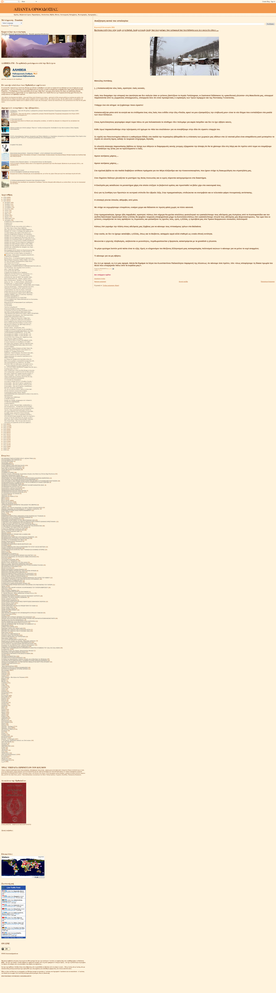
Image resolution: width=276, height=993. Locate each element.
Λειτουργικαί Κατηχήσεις (8, 559)
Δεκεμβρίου (8, 202)
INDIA (3, 706)
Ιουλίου (7, 210)
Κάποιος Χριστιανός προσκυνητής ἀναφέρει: (15, 391)
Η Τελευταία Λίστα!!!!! (16, 119)
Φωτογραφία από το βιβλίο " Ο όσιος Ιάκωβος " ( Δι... (18, 334)
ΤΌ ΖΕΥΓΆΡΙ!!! (8, 305)
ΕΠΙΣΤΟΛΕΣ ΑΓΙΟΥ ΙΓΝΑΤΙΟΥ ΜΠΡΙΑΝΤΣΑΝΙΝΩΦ (16, 517)
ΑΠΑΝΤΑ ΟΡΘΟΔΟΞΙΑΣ (36, 9)
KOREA (3, 716)
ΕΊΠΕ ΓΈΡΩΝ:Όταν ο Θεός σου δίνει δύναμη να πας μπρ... (19, 370)
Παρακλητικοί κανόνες (7, 594)
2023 (5, 424)
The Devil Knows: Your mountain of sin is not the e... (17, 267)
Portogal (3, 735)
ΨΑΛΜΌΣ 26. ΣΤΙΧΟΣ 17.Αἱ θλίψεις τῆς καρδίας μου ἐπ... (19, 231)
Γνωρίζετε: (4, 506)
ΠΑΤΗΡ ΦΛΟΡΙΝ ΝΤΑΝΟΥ (9, 610)
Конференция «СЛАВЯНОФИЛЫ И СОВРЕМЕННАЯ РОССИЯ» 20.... (23, 266)
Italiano (3, 712)
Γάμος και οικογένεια (7, 503)
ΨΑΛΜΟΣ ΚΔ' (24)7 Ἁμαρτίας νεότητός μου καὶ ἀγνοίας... (19, 245)
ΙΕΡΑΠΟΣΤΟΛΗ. (6, 535)
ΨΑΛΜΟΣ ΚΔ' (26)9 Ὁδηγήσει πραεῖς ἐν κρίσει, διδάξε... (19, 243)
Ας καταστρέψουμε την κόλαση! (10, 493)
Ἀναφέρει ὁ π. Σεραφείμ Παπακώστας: (14, 351)
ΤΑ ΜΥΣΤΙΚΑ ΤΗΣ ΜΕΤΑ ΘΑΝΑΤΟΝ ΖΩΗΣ (13, 652)
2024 (5, 201)
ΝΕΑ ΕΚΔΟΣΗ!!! (8, 395)
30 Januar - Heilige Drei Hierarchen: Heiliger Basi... (17, 318)
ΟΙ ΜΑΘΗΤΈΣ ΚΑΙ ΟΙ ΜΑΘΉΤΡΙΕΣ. (13, 221)
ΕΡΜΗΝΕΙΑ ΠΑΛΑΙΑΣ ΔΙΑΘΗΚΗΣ (11, 518)
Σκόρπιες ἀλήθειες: (9, 346)
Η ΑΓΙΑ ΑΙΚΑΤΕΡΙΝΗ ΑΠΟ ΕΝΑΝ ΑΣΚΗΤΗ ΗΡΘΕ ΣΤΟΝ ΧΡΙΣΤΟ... (21, 394)
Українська (4, 758)
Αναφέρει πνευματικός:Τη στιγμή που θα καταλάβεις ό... (18, 329)
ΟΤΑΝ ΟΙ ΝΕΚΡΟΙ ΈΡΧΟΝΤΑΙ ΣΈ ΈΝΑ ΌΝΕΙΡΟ (15, 591)
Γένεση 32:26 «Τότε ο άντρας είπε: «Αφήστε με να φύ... (18, 337)
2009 (5, 448)
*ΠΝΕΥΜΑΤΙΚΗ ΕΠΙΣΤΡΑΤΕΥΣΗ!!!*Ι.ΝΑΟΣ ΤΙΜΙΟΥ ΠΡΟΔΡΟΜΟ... (21, 313)
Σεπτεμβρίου (8, 207)
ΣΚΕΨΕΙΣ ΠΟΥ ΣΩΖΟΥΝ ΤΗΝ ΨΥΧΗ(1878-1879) (15, 629)
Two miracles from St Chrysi (11, 263)
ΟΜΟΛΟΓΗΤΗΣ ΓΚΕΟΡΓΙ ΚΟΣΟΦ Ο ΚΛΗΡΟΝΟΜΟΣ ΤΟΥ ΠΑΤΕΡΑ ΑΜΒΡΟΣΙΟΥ (24, 587)
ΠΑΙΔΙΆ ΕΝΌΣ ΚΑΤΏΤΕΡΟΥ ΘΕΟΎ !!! (14, 316)
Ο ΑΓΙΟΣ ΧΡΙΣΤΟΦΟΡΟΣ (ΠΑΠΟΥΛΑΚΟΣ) (13, 576)
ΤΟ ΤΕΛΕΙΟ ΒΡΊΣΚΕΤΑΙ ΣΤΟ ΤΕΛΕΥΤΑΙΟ (15, 297)
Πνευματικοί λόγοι (6, 614)
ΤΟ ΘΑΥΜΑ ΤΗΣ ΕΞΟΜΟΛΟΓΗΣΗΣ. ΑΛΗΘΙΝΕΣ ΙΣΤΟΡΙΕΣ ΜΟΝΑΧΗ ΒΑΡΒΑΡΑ (24, 660)
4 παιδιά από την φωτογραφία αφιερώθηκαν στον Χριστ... (19, 331)
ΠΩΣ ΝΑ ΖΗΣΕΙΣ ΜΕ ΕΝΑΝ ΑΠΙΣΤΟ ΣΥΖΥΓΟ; (14, 622)
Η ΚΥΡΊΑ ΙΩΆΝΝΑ (9, 300)
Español (3, 698)
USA (2, 751)
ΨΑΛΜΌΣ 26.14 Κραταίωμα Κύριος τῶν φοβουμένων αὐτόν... (20, 239)
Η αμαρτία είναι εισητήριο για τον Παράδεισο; (15, 272)
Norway (3, 725)
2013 (5, 441)
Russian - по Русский (7, 739)
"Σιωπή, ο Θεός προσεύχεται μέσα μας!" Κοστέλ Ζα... (18, 409)
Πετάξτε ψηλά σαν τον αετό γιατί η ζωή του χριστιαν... (18, 291)
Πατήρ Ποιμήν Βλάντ (7, 607)
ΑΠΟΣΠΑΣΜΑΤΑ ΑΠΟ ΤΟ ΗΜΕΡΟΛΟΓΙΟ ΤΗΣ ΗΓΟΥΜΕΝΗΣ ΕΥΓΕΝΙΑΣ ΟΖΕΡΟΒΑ (25, 482)
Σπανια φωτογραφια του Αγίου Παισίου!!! (14, 308)
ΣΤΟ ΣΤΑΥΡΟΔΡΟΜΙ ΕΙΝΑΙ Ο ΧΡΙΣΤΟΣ (12, 639)
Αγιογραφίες (5, 462)
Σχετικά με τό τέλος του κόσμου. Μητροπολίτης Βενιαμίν (17, 650)
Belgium (3, 678)
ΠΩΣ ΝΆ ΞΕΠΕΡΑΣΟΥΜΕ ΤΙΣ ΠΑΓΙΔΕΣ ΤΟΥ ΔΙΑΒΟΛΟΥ (17, 624)
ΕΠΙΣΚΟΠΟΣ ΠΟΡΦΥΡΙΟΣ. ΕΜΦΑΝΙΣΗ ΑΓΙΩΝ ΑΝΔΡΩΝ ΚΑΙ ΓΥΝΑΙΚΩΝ (22, 516)
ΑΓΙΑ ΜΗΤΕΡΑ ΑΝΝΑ (7, 461)
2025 (5, 199)
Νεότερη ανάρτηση (100, 281)
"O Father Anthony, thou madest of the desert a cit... (17, 232)
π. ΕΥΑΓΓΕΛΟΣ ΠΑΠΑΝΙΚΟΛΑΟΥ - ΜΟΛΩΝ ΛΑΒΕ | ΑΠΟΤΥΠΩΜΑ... (22, 285)
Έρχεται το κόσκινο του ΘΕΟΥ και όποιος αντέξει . (17, 354)
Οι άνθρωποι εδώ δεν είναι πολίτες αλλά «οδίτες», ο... (18, 226)
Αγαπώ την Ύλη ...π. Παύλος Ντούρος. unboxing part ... (18, 282)
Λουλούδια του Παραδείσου (9, 561)
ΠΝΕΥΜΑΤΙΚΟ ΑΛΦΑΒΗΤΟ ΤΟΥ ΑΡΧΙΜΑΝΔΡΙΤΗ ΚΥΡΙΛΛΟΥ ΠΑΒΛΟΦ (22, 612)
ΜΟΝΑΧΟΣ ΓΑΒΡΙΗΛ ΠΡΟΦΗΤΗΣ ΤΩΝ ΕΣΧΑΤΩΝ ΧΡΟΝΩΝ (18, 570)
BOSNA (3, 680)
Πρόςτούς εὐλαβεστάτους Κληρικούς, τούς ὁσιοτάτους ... (18, 234)
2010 (5, 446)
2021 (5, 427)
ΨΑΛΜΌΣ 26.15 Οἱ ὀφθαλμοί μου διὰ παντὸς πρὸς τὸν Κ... (19, 237)
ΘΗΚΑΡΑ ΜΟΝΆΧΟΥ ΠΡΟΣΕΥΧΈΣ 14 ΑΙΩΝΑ (14, 534)
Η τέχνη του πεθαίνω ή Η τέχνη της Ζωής (13, 528)
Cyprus (3, 688)
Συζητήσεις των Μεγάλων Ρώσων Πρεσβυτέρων (15, 646)
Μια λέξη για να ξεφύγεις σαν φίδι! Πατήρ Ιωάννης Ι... (18, 324)
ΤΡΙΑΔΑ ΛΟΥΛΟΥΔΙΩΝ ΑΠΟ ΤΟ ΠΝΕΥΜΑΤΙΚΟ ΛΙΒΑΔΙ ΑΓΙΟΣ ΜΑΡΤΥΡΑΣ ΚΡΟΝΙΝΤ (25, 662)
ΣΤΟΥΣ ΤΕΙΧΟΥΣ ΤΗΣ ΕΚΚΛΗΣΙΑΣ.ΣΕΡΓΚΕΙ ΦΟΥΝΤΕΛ (17, 643)
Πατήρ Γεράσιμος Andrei (8, 598)
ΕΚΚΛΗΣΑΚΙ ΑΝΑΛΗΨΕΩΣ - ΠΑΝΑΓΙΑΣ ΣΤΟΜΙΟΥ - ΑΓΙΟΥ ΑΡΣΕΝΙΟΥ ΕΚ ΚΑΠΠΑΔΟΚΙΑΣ (36, 153)
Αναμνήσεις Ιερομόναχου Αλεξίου (10, 475)
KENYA (3, 715)
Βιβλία (3, 497)
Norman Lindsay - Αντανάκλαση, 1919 (14, 327)
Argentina (4, 673)
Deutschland (5, 692)
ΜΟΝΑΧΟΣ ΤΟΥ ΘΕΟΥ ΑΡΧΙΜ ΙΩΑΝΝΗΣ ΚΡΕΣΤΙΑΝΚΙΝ (17, 575)
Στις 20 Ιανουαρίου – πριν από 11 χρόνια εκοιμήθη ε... (18, 375)
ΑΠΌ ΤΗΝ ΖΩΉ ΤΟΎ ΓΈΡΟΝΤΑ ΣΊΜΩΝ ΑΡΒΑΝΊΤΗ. (18, 229)
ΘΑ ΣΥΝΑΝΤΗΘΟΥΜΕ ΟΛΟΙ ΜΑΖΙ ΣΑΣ (12, 530)
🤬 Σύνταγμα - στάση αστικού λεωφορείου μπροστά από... (19, 255)
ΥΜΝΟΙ (3, 664)
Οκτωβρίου (8, 205)
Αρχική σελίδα (183, 281)
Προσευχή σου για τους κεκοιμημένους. (12, 619)
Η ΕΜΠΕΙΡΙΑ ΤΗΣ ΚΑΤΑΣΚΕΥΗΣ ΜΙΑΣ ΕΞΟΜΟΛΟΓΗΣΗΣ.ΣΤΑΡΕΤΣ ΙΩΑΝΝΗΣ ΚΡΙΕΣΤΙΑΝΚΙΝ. (28, 521)
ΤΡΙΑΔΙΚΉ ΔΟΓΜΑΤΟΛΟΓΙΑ (9, 663)
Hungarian (4, 705)
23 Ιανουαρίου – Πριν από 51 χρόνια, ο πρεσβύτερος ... (18, 386)
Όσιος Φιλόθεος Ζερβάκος (9, 590)
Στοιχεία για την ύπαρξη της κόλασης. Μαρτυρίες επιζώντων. (18, 641)
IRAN (3, 708)
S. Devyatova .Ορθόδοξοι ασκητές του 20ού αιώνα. (16, 740)
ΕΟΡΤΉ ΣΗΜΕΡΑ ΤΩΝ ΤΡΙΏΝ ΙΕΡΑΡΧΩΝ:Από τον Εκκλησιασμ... (21, 299)
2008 (5, 450)
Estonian (4, 699)
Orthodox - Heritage (7, 726)
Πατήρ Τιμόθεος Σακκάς (8, 608)
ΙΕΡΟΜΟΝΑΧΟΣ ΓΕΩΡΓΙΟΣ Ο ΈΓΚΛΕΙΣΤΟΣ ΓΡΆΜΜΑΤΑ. (17, 537)
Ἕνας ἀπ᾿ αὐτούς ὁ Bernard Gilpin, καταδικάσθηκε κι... (18, 405)
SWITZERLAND (6, 746)
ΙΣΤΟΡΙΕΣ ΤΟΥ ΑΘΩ (7, 542)
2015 (5, 438)
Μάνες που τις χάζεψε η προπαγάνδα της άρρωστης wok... (19, 361)
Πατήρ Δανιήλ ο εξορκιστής (9, 600)
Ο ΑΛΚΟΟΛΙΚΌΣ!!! (9, 403)
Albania (3, 671)
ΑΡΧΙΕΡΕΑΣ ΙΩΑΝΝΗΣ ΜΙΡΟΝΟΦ (11, 483)
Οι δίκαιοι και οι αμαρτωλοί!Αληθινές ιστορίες (14, 583)
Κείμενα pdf (4, 552)
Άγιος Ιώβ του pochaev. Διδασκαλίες (11, 468)
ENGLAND (4, 697)
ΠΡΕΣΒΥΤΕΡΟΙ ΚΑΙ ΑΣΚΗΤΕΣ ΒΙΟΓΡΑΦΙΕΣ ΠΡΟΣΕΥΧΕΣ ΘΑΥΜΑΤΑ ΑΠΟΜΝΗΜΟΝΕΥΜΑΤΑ (28, 618)
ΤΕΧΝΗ (3, 655)
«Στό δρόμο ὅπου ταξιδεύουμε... (12, 397)
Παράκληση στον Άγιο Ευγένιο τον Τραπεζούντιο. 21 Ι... (18, 274)
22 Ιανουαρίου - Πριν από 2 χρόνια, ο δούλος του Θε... (18, 384)
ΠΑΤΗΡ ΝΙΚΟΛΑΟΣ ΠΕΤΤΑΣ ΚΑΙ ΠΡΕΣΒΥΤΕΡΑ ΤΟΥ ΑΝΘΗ (18, 605)
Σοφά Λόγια (4, 632)
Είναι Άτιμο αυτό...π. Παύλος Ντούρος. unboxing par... (18, 283)
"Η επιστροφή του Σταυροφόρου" (12, 379)
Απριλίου (7, 215)
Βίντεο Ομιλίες (5, 500)
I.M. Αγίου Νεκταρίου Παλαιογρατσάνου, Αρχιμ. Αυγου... (18, 261)
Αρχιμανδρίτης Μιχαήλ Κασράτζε (10, 489)
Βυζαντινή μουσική (6, 502)
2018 (5, 432)
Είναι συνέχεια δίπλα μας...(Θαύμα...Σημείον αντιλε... (18, 278)
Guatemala (4, 702)
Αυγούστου (8, 209)
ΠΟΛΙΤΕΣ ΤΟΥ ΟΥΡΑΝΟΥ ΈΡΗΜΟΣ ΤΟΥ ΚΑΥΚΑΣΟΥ (16, 617)
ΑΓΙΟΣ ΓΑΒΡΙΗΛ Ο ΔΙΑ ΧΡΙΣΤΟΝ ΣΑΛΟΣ (12, 465)
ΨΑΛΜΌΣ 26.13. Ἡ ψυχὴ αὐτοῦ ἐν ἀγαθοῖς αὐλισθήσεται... (19, 240)
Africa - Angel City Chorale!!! (11, 269)
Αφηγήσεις (4, 495)
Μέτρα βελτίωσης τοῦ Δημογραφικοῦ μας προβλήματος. (18, 302)
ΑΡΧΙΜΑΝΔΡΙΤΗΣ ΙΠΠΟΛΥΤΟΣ (10, 486)
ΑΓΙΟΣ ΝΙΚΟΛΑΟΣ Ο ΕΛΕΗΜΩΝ (10, 469)
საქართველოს (5, 760)
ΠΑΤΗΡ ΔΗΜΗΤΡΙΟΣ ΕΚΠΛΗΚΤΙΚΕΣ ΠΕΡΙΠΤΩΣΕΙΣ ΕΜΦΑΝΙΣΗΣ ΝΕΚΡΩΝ (23, 601)
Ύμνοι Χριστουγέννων (7, 666)
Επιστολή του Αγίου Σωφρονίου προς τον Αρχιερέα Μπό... (19, 408)
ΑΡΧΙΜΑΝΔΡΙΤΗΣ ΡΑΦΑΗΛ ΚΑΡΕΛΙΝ (12, 492)
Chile (3, 684)
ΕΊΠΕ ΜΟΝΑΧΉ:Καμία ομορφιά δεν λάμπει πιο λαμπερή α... (19, 416)
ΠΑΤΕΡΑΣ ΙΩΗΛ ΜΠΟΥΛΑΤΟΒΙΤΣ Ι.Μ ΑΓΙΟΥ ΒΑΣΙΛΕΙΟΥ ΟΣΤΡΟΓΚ (20, 596)
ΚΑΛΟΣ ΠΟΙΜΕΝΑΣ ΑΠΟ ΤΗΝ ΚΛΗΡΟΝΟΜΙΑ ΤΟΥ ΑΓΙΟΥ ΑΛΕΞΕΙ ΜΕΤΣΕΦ (23, 547)
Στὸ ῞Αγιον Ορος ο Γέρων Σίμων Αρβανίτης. (15, 228)
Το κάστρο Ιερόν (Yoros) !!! (11, 368)
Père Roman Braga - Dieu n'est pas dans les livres (17, 421)
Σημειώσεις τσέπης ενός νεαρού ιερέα (12, 628)
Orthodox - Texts (6, 728)
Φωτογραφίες (5, 670)
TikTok (3, 749)
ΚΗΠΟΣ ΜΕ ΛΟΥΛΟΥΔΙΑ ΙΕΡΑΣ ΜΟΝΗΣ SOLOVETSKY (17, 555)
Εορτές (3, 513)
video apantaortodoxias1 (8, 754)
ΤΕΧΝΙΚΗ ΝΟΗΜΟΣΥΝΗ (8, 656)
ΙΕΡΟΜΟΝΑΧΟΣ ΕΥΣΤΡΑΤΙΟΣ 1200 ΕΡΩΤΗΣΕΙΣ (15, 538)
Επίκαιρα (4, 514)
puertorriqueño (5, 736)
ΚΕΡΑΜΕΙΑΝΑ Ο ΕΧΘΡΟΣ (8, 554)
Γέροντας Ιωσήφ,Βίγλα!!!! (10, 307)
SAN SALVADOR (6, 742)
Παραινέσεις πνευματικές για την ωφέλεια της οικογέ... (18, 288)
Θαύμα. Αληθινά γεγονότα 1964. (10, 531)
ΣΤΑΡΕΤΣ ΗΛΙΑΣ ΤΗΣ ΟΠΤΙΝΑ (10, 635)
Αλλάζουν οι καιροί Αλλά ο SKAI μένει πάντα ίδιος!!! (17, 319)
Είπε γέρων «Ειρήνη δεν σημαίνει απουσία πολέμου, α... (19, 373)
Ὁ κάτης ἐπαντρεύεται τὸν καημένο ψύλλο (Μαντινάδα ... (19, 293)
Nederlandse (5, 720)
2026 (5, 197)
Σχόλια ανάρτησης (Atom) (111, 285)
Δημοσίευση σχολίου (99, 278)
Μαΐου (6, 213)
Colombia (4, 687)
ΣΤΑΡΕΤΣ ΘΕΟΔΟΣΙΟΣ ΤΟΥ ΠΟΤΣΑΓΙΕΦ (13, 636)
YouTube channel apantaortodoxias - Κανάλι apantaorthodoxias (25, 34)
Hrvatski (3, 704)
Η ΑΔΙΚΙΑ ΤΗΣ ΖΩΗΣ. (16, 144)
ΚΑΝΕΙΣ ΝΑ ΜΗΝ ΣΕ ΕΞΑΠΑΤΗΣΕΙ (11, 548)
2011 (5, 444)
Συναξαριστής (5, 649)
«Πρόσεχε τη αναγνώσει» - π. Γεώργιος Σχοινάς (17, 275)
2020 (5, 429)
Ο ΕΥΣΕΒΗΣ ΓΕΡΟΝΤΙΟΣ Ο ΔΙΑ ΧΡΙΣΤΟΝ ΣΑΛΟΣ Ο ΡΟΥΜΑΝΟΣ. (20, 579)
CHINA (3, 685)
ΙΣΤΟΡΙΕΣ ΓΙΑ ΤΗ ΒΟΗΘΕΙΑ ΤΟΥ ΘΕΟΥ (12, 540)
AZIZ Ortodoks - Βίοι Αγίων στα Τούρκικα (13, 677)
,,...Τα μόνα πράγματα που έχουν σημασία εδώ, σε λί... (18, 365)
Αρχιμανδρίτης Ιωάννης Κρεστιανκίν (11, 488)
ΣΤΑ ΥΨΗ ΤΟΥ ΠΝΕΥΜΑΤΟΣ (9, 634)
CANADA (4, 683)
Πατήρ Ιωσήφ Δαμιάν (7, 604)
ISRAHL (3, 711)
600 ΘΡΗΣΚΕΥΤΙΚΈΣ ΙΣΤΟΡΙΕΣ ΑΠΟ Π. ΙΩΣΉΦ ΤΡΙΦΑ (17, 458)
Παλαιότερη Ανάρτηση (268, 281)
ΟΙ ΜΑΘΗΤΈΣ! (8, 223)
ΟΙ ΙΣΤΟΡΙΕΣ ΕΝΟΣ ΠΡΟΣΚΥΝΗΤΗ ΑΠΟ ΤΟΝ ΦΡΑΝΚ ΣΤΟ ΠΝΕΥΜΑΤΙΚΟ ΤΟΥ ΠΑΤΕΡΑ (26, 584)
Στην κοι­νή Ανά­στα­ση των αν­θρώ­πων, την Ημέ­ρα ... (17, 362)
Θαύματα (4, 533)
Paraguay (4, 730)
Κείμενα (100, 270)
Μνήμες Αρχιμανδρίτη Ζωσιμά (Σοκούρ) (12, 569)
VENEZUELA (5, 753)
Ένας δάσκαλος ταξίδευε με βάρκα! (13, 338)
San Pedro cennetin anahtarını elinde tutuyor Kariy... (17, 312)
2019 (5, 431)
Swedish (3, 744)
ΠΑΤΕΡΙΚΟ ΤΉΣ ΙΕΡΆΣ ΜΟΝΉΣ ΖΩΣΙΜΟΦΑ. (14, 597)
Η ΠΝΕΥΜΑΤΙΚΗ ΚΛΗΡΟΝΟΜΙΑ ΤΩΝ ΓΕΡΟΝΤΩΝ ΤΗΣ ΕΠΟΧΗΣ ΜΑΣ (21, 525)
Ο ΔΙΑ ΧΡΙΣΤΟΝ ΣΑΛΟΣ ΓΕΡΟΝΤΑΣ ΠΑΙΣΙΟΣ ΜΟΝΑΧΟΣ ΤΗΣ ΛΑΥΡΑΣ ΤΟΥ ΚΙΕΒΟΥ (25, 577)
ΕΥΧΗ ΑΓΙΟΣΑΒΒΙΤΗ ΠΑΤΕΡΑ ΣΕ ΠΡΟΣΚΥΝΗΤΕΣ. (25, 172)
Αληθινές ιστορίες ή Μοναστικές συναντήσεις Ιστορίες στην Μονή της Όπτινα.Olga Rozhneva (28, 474)
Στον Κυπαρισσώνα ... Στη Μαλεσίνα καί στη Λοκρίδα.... (18, 406)
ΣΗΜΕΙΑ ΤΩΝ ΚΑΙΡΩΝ (7, 627)
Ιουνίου (7, 212)
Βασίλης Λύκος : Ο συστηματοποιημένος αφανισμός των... (19, 258)
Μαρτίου (7, 217)
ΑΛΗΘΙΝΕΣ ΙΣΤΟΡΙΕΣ (7, 472)
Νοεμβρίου (7, 204)
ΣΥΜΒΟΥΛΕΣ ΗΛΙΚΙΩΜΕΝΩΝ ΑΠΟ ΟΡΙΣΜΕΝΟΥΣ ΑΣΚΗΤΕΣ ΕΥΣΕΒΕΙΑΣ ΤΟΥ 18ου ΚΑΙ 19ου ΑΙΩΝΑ (30, 648)
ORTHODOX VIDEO (7, 729)
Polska (3, 733)
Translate (16, 26)
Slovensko (4, 743)
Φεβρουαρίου (8, 218)
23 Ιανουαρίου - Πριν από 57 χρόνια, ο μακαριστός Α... (18, 383)
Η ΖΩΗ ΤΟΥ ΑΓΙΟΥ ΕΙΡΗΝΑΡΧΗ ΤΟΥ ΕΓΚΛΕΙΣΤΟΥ (16, 523)
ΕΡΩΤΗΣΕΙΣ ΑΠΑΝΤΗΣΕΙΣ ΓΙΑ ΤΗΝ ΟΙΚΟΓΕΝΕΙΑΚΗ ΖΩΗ (18, 520)
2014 (5, 439)
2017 (5, 434)
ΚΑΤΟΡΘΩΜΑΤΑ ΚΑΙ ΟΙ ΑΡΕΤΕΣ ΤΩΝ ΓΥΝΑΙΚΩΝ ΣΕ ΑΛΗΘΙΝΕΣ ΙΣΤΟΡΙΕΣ (23, 549)
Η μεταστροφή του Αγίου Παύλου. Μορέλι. (15, 392)
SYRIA (3, 747)
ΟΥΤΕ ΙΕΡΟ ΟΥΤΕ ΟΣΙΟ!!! (11, 326)
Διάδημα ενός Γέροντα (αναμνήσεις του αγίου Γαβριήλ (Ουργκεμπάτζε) (21, 507)
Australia (4, 674)
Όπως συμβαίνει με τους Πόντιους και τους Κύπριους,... (18, 321)
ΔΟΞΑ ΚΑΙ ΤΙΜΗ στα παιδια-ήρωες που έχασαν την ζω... (19, 364)
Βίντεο (3, 499)
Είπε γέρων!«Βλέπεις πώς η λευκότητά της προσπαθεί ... (19, 411)
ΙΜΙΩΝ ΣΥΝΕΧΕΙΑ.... (9, 357)
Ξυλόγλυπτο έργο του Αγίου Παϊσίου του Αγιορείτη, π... (18, 253)
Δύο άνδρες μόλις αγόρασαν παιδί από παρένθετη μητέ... (19, 343)
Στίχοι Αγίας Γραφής (7, 638)
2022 (5, 426)
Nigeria (3, 723)
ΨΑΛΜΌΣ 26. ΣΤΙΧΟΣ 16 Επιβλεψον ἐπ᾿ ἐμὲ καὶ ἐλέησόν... (20, 236)
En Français (4, 695)
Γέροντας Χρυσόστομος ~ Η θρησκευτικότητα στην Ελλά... (19, 286)
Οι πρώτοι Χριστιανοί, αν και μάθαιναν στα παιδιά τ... (17, 342)
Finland (3, 701)
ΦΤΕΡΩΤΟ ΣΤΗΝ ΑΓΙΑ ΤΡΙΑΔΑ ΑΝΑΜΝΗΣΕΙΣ (14, 667)
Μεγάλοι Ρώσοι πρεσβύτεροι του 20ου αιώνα (14, 562)
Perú (2, 732)
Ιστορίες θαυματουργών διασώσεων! (11, 541)
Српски (3, 757)
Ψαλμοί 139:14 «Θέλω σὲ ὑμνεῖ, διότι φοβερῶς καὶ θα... (18, 340)
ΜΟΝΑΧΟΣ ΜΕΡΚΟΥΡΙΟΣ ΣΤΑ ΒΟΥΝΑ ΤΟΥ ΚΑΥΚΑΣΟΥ (17, 573)
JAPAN (3, 713)
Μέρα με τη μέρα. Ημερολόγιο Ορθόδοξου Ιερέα (15, 563)
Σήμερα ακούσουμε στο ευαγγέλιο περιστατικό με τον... (18, 356)
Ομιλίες (3, 586)
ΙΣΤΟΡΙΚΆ (4, 545)
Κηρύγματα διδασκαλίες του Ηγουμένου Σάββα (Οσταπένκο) (18, 556)
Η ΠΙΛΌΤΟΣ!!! (8, 304)
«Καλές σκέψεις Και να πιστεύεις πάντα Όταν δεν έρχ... (18, 376)
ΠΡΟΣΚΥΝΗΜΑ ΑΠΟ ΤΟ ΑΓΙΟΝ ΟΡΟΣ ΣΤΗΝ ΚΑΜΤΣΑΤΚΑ (18, 621)
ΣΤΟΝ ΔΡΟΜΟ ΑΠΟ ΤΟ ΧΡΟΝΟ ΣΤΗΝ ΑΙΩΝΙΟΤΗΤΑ (16, 642)
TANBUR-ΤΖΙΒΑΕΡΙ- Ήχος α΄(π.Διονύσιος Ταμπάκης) (18, 294)
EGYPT (3, 694)
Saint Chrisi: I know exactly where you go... (15, 264)
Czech (3, 690)
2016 (5, 436)
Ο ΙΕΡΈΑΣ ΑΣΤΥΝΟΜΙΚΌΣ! (11, 256)
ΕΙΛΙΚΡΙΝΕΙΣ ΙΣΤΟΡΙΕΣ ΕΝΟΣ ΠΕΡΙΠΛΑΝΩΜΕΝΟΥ (16, 510)
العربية (3, 761)
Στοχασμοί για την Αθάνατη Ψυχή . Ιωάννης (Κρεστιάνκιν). (17, 645)
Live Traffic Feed (13, 888)
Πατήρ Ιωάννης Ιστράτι (8, 603)
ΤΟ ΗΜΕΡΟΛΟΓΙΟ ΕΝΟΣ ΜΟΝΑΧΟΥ (12, 657)
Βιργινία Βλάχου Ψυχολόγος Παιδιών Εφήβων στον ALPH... (19, 259)
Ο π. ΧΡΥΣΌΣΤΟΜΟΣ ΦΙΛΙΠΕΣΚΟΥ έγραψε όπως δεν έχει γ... (21, 367)
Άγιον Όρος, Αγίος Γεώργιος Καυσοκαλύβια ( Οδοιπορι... (19, 419)
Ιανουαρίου (8, 220)
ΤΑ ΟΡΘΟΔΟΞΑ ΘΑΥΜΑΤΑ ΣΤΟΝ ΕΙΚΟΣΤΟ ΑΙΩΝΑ (15, 653)
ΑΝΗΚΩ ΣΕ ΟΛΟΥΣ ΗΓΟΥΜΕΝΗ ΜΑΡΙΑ (13, 476)
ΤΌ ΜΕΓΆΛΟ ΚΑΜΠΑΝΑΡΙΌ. (12, 402)
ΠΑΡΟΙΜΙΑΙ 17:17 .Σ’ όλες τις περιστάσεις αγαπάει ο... (18, 414)
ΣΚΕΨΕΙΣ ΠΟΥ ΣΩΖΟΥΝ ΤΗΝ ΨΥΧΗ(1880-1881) (15, 631)
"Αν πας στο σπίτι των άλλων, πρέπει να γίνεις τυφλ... (18, 389)
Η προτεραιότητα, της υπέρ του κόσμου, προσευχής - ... (18, 289)
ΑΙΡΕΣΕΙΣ (4, 471)
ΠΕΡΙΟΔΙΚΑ (4, 611)
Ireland (3, 709)
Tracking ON (19, 937)
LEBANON (4, 718)
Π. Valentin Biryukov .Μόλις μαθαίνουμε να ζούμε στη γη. (17, 593)
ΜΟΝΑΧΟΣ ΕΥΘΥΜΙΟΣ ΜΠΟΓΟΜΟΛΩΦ (13, 572)
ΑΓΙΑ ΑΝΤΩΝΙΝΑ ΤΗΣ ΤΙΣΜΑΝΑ (10, 460)
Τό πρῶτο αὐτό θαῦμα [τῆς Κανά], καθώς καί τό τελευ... (18, 345)
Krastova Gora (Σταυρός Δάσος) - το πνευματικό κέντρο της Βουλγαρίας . (31, 162)
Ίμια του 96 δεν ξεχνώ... (10, 248)
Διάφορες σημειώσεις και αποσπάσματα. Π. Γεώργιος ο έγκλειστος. (20, 509)
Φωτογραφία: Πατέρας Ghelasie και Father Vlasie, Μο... (18, 348)
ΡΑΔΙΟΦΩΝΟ (5, 625)
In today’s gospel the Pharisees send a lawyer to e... (18, 349)
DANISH (3, 691)
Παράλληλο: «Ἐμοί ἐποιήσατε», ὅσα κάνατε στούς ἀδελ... (19, 353)
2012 (5, 443)
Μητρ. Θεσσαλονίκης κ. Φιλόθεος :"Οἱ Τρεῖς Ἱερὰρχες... (18, 280)
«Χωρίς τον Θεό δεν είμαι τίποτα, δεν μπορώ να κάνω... (18, 417)
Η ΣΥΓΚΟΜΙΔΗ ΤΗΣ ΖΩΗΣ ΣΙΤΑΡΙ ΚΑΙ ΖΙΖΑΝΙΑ (14, 527)
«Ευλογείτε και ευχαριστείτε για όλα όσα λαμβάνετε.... (18, 422)
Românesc (4, 737)
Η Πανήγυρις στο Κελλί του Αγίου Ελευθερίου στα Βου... (18, 310)
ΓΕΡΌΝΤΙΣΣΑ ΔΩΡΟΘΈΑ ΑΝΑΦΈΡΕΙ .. (14, 378)
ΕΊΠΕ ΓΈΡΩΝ (5, 511)
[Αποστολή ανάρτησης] (112, 268)
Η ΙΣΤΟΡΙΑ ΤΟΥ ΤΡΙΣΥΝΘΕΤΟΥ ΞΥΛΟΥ (12, 170)
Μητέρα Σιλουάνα (6, 568)
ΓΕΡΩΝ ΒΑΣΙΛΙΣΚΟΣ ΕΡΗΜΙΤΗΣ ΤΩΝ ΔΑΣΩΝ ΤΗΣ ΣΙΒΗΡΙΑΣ (19, 504)
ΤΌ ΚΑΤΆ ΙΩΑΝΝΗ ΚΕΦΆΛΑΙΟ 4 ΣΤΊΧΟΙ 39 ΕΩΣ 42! (18, 251)
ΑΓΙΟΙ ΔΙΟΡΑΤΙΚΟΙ (6, 464)
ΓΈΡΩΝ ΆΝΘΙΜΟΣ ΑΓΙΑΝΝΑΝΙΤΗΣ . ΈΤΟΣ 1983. (17, 332)
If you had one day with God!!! (12, 270)
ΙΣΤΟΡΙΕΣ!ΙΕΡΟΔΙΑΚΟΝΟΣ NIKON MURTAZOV (15, 544)
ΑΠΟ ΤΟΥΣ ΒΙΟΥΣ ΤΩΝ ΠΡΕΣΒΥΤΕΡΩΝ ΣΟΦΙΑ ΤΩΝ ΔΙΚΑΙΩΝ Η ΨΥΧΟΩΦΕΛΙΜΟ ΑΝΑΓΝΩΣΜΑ (29, 481)
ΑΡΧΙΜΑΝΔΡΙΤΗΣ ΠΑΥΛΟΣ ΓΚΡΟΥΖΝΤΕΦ (13, 490)
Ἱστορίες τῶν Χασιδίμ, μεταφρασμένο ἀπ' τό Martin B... (18, 400)
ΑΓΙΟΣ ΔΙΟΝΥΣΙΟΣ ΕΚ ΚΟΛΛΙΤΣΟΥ (11, 467)
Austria (3, 676)
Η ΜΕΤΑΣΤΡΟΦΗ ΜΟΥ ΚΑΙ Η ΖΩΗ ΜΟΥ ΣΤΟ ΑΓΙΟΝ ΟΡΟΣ (18, 524)
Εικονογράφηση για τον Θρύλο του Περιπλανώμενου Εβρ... (19, 250)
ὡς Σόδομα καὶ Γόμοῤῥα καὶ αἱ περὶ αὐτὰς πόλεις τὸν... (18, 359)
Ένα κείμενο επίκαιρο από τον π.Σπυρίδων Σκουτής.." (18, 381)
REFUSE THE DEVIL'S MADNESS (13, 387)
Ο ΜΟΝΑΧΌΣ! (8, 225)
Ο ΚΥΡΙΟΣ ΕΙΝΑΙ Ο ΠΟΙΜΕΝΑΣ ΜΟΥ (12, 580)
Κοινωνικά (4, 558)
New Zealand (5, 722)
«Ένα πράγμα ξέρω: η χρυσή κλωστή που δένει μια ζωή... (19, 372)
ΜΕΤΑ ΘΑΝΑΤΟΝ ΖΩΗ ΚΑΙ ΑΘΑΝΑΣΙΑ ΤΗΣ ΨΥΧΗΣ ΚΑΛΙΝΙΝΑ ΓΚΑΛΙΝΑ (22, 565)
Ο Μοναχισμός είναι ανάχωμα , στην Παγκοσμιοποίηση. (18, 315)
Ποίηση (3, 615)
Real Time (12, 937)
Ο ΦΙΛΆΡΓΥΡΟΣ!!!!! (9, 398)
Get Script (6, 937)
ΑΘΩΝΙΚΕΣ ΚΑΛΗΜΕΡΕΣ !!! (11, 296)
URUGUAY (4, 750)
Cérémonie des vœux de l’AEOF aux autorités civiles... (18, 277)
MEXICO (3, 719)
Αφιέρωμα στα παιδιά (7, 496)
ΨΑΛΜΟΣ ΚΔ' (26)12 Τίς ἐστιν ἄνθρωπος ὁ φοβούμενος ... (19, 242)
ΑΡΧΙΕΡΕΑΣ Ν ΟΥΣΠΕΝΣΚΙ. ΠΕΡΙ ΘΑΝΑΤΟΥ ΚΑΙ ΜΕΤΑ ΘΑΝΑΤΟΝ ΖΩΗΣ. (22, 485)
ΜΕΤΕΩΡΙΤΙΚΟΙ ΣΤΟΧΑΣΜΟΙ (9, 566)
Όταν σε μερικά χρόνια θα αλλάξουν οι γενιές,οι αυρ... (18, 323)
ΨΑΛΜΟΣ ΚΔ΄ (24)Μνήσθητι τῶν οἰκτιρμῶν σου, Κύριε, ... (19, 247)
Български (4, 756)
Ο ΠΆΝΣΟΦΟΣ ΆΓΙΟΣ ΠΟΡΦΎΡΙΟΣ (11, 582)
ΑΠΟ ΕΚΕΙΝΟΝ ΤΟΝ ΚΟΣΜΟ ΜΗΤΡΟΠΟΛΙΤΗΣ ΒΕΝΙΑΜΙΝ (18, 479)
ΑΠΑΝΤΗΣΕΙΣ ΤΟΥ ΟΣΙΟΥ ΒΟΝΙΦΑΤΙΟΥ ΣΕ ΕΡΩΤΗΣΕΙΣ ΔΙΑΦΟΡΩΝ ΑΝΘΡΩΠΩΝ (25, 478)
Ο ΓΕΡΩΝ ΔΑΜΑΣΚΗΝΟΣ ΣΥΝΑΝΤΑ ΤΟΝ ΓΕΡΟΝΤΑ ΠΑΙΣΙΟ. (27, 180)
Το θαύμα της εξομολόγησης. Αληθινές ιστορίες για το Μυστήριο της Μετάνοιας (24, 659)
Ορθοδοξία (4, 589)
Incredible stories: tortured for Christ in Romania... (17, 413)
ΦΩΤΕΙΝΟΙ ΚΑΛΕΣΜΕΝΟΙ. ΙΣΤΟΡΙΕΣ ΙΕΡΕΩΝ (14, 669)
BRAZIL (3, 681)
